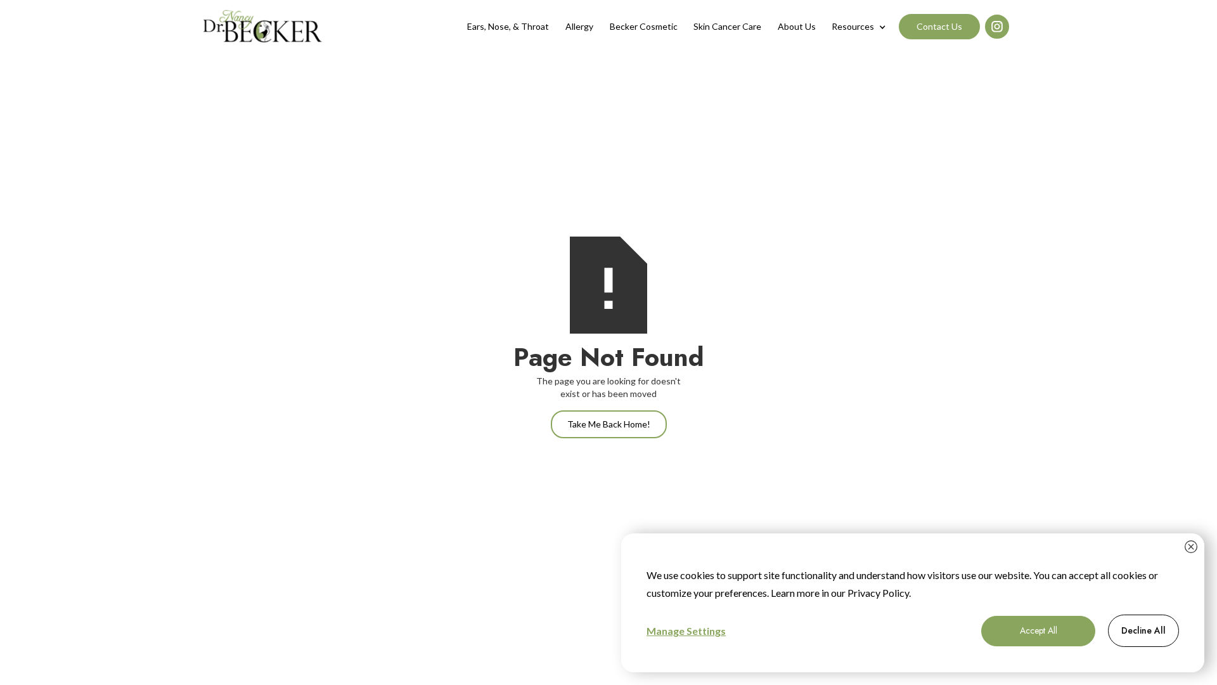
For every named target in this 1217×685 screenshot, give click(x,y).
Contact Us (939, 26)
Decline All (1143, 630)
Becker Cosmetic (644, 26)
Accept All (1038, 630)
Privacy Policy (878, 593)
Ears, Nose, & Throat (508, 26)
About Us (797, 26)
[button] (859, 27)
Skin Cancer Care (727, 26)
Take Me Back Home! (608, 424)
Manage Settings (686, 631)
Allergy (579, 26)
